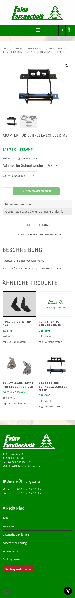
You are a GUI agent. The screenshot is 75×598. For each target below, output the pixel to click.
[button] (66, 66)
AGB (5, 518)
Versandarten (11, 551)
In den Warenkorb (36, 191)
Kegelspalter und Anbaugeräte (29, 48)
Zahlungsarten (11, 559)
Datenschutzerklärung (16, 534)
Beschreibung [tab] (39, 225)
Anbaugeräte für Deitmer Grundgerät (40, 211)
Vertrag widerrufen (18, 569)
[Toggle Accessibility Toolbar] (67, 590)
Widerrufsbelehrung (15, 543)
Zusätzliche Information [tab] (38, 234)
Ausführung (55, 173)
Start (6, 48)
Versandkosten (30, 158)
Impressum (9, 526)
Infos (19, 305)
